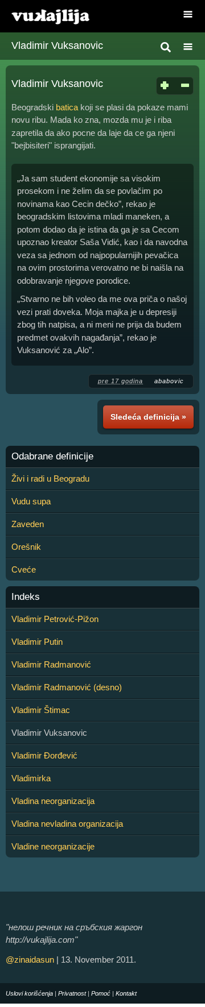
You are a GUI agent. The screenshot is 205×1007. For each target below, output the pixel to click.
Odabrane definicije (52, 456)
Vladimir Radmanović (51, 664)
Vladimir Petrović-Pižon (55, 619)
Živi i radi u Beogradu (50, 478)
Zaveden (27, 524)
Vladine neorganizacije (53, 846)
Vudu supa (31, 501)
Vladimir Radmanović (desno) (66, 687)
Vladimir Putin (37, 642)
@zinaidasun (30, 959)
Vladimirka (31, 778)
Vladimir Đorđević (44, 755)
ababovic (169, 381)
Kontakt (126, 993)
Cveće (23, 569)
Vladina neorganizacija (53, 801)
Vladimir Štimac (40, 710)
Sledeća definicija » (148, 416)
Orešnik (26, 547)
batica (67, 107)
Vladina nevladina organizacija (67, 823)
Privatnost (72, 993)
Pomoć (100, 993)
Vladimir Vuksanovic (57, 45)
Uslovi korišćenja (29, 993)
